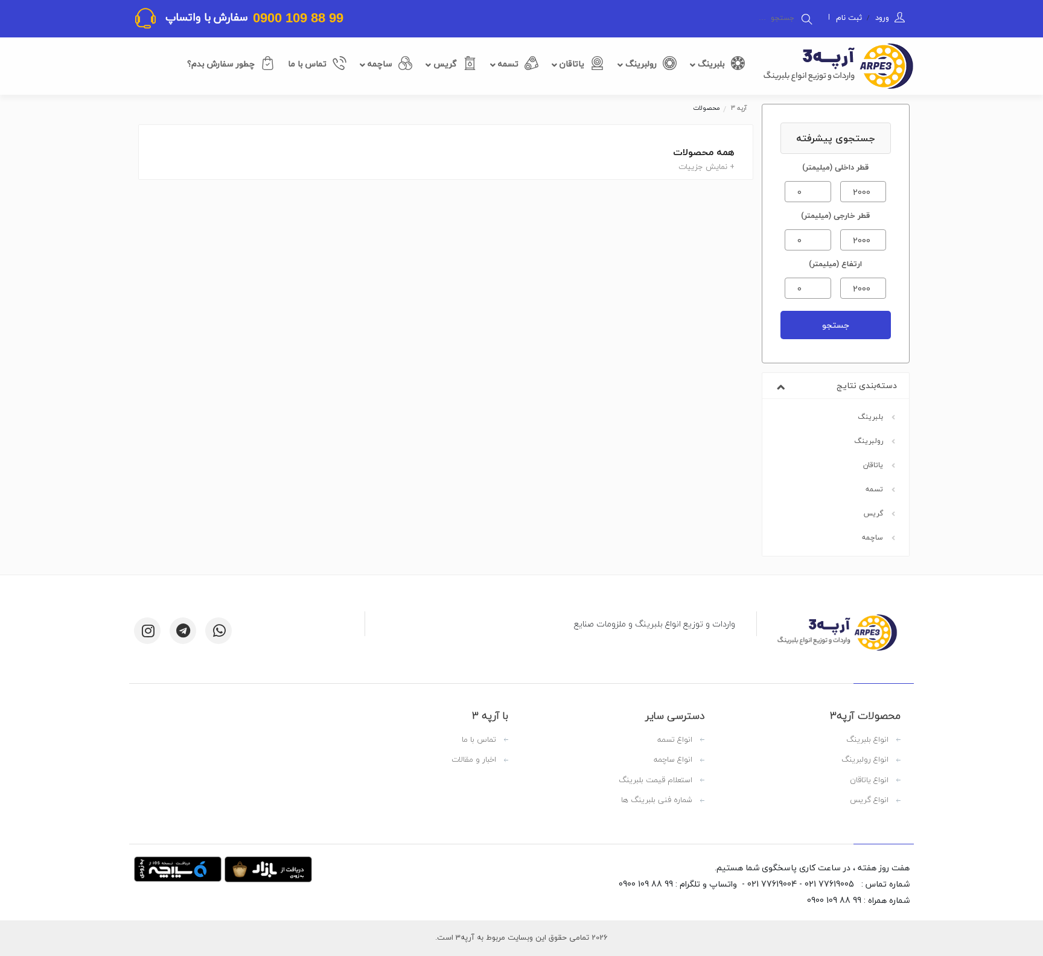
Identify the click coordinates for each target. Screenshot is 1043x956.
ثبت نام (849, 17)
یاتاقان (570, 63)
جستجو (835, 325)
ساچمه (378, 63)
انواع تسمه (674, 740)
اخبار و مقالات (473, 760)
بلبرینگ (710, 63)
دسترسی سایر (674, 716)
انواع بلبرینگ (867, 740)
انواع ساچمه (673, 760)
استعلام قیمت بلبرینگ (655, 780)
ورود (881, 17)
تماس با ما (307, 63)
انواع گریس (869, 800)
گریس (444, 63)
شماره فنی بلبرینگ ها (656, 800)
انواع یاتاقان (869, 780)
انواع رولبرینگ (864, 760)
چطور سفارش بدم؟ (221, 63)
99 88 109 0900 (296, 17)
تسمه (507, 63)
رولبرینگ (640, 63)
